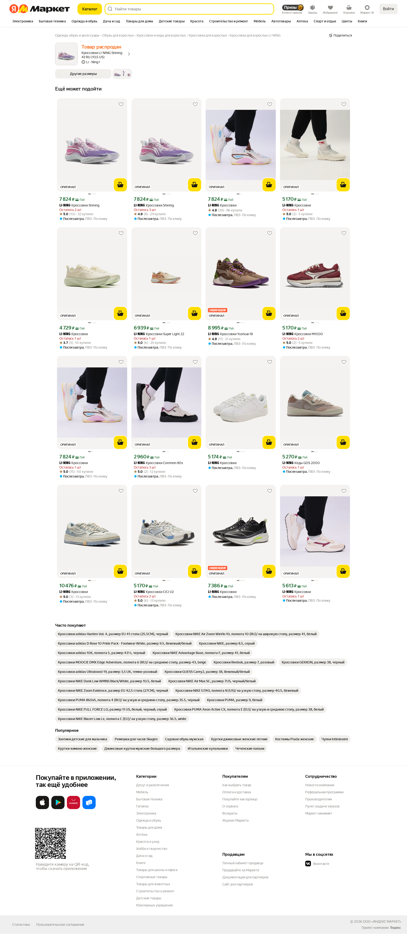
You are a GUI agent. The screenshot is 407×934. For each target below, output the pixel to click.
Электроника (146, 813)
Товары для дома (149, 827)
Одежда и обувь (148, 820)
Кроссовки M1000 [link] (302, 334)
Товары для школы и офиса (156, 870)
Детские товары (148, 898)
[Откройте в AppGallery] (73, 808)
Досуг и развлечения (152, 785)
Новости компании (319, 785)
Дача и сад (144, 856)
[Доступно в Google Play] (58, 808)
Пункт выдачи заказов (322, 806)
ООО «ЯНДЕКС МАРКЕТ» (382, 921)
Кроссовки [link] (222, 205)
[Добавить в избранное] (121, 104)
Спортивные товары (151, 877)
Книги (140, 863)
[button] (93, 73)
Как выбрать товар (236, 785)
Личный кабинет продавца (242, 863)
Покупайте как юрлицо (239, 799)
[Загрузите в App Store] (42, 808)
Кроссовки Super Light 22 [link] (159, 334)
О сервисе (230, 806)
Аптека (141, 834)
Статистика (21, 924)
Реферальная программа (324, 792)
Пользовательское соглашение (60, 924)
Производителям (318, 799)
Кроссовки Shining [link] (79, 205)
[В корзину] (120, 185)
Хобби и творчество (151, 849)
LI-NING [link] (64, 205)
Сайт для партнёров (237, 884)
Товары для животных (153, 884)
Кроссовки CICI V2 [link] (154, 592)
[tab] (22, 21)
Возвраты (229, 813)
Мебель (142, 792)
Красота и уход (147, 841)
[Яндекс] (395, 928)
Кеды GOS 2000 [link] (301, 463)
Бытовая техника (149, 799)
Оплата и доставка (236, 792)
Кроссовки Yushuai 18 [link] (230, 334)
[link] (113, 634)
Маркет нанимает (318, 813)
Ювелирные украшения (154, 905)
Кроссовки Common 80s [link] (158, 463)
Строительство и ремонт (155, 891)
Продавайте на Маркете (240, 870)
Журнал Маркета (235, 820)
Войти (388, 9)
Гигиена (142, 806)
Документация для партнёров (245, 877)
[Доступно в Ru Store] (89, 808)
